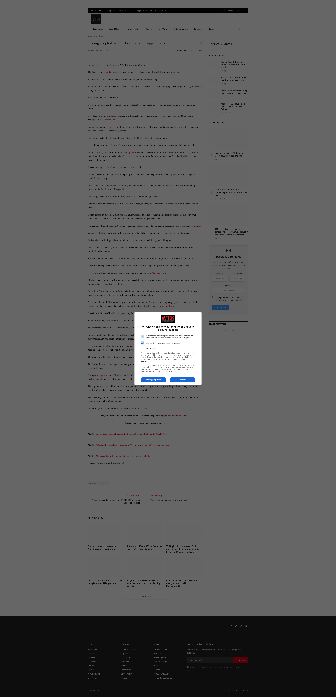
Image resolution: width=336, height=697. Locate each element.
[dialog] (168, 348)
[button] (168, 348)
